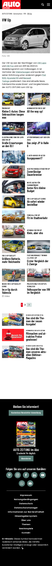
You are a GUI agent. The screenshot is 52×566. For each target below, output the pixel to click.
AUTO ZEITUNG (7, 13)
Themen (26, 524)
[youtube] (43, 475)
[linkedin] (34, 475)
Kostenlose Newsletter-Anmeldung (26, 412)
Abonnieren (26, 458)
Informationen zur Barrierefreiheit (26, 511)
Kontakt (26, 532)
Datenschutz (26, 503)
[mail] (30, 483)
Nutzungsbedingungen (26, 499)
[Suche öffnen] (42, 4)
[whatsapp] (22, 483)
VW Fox (10, 66)
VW (24, 13)
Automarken (17, 13)
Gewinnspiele (26, 528)
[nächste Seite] (29, 305)
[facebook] (26, 475)
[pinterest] (9, 475)
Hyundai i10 (13, 78)
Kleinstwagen (23, 72)
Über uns (26, 520)
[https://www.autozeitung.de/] (11, 4)
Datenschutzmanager (26, 507)
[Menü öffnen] (48, 4)
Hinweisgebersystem (26, 516)
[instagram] (18, 475)
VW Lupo (41, 62)
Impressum (26, 495)
